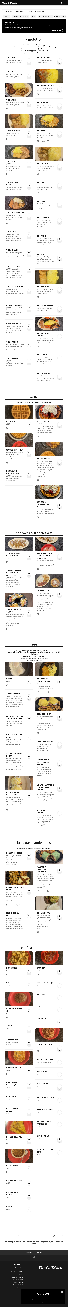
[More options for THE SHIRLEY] (29, 253)
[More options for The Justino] (29, 345)
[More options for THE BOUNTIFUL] (59, 461)
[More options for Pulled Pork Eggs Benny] (29, 738)
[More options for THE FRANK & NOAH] (29, 290)
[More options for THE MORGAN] (59, 105)
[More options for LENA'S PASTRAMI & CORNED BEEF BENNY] (59, 788)
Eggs (33, 16)
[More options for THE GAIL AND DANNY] (29, 185)
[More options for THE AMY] (29, 75)
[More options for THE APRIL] (59, 239)
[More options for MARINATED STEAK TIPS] (59, 1153)
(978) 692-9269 (17, 1274)
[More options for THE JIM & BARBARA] (29, 216)
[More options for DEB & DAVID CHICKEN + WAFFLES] (29, 474)
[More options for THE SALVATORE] (29, 269)
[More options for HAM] (29, 986)
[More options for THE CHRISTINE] (29, 133)
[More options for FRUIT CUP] (29, 1100)
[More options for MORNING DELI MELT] (29, 916)
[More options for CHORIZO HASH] (59, 1139)
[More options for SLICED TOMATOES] (59, 1062)
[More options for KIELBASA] (59, 998)
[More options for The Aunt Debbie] (59, 308)
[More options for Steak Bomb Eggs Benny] (29, 756)
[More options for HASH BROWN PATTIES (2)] (29, 1085)
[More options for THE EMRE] (29, 61)
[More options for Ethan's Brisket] (29, 308)
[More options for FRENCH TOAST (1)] (29, 1140)
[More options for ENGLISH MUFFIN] (29, 1070)
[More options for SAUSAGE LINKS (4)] (59, 986)
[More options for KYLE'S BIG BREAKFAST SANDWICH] (59, 870)
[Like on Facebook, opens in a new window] (34, 1258)
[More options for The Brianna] (59, 289)
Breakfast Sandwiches (45, 16)
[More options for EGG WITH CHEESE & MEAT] (29, 890)
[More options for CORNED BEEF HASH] (59, 1048)
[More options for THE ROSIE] (29, 103)
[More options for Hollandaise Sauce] (29, 1195)
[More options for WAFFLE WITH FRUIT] (59, 424)
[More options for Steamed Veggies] (59, 1112)
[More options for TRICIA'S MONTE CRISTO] (29, 612)
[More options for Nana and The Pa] (29, 326)
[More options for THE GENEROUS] (29, 696)
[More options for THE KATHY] (59, 133)
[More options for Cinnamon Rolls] (29, 1183)
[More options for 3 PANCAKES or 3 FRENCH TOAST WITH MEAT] (59, 556)
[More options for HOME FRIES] (29, 971)
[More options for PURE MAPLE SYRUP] (59, 1100)
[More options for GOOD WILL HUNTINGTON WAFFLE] (59, 505)
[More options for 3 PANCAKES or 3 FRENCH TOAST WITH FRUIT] (29, 573)
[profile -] (61, 2)
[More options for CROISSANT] (59, 1022)
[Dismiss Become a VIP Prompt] (62, 1292)
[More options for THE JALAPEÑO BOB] (59, 89)
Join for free (56, 30)
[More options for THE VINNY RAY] (59, 916)
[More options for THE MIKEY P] (59, 257)
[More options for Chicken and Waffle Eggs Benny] (59, 763)
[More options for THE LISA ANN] (59, 220)
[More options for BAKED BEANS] (29, 1168)
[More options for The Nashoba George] (59, 336)
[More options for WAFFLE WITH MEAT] (29, 453)
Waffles (7, 16)
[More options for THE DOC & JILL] (59, 166)
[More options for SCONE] (29, 1210)
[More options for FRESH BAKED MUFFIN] (29, 1112)
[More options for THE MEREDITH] (59, 61)
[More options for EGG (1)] (59, 1010)
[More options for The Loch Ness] (59, 358)
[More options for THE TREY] (29, 164)
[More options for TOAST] (29, 1029)
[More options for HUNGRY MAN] (59, 594)
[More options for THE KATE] (59, 204)
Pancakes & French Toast (20, 16)
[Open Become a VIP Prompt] (43, 1302)
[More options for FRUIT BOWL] (59, 1074)
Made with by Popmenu (22, 1252)
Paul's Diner (50, 1267)
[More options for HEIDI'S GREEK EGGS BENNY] (29, 795)
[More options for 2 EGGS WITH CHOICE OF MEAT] (59, 682)
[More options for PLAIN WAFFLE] (29, 424)
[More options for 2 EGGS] (29, 682)
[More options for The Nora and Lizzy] (59, 376)
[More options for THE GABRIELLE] (29, 235)
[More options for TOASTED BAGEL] (29, 1042)
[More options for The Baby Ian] (29, 361)
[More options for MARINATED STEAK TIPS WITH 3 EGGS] (29, 719)
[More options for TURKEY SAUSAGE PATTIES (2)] (59, 1124)
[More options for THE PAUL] (59, 185)
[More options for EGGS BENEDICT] (59, 717)
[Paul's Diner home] (9, 2)
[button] (19, 62)
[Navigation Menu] (66, 2)
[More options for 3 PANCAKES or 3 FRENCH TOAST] (29, 556)
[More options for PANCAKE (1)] (59, 1086)
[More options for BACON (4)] (59, 971)
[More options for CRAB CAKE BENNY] (59, 744)
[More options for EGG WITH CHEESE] (29, 856)
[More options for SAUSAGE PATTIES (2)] (29, 1011)
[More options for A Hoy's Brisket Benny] (59, 813)
